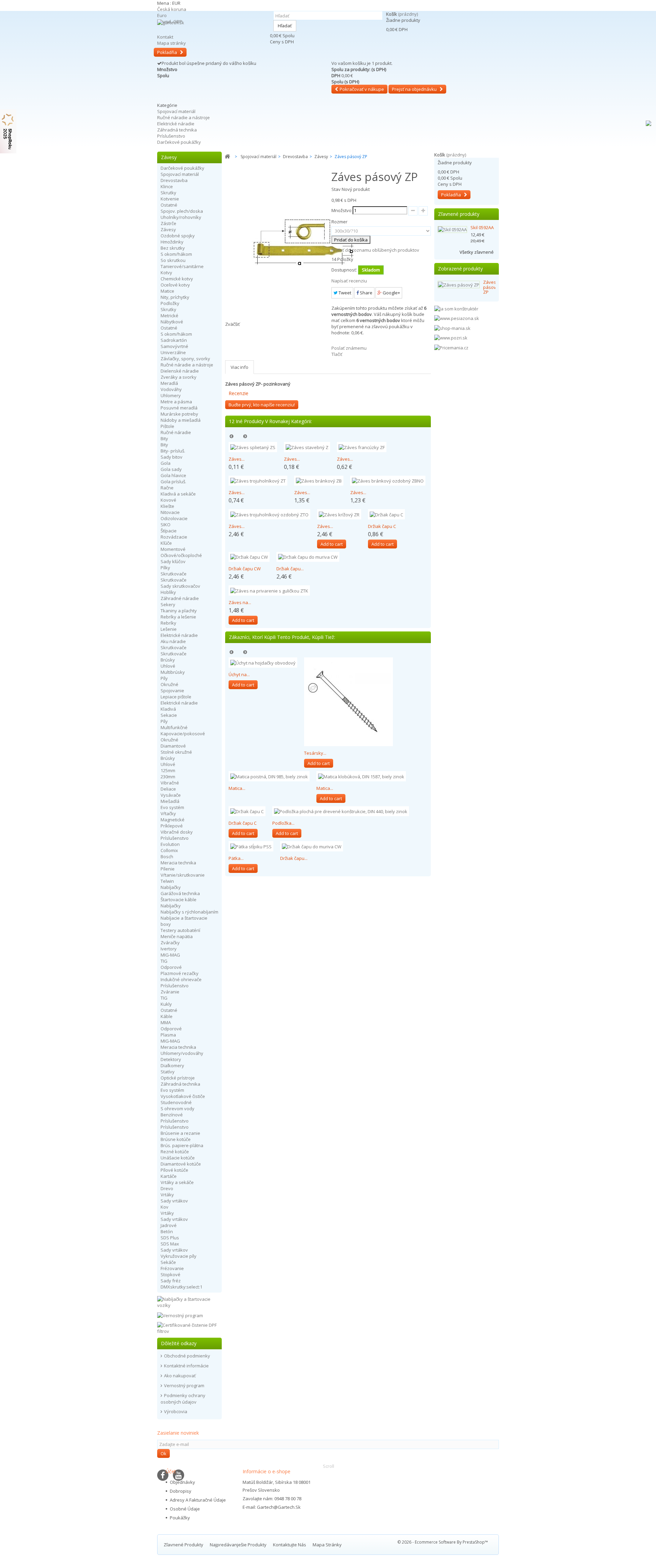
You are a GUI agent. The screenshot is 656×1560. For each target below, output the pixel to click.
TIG (164, 961)
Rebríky (168, 623)
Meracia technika (178, 863)
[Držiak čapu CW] (249, 557)
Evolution (170, 844)
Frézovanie (172, 1268)
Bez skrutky (173, 248)
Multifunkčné (174, 727)
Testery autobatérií (180, 930)
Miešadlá (170, 801)
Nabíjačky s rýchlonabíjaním (189, 912)
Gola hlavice (173, 475)
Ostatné (169, 205)
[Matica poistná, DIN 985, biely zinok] (269, 776)
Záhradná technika (177, 130)
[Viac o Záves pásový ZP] (459, 284)
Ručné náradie (176, 432)
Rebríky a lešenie (178, 617)
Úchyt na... (239, 674)
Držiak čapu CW (245, 569)
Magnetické (172, 820)
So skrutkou (173, 260)
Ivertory (169, 949)
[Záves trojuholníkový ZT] (258, 481)
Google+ (391, 293)
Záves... (237, 459)
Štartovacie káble (178, 899)
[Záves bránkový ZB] (318, 481)
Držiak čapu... (290, 569)
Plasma (168, 1035)
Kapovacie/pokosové (183, 733)
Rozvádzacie (174, 537)
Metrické (169, 315)
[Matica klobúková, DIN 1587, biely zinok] (361, 776)
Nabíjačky (171, 887)
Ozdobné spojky (178, 236)
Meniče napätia (177, 936)
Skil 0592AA (482, 227)
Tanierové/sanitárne (182, 266)
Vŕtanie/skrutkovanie (183, 875)
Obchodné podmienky (187, 1356)
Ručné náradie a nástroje (183, 117)
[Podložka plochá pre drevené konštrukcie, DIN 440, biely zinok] (340, 811)
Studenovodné (176, 1102)
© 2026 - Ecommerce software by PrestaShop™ (442, 1542)
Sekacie (169, 715)
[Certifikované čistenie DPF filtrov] (189, 1327)
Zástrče (168, 223)
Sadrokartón (174, 340)
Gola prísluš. (173, 481)
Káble (167, 1016)
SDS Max (170, 1244)
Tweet (344, 293)
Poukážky (180, 1518)
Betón (167, 1231)
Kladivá (168, 709)
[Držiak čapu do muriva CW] (307, 557)
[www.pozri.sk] (450, 337)
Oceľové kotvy (175, 285)
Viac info (239, 367)
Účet (171, 1471)
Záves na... (240, 602)
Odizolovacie (174, 518)
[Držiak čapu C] (386, 514)
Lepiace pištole (176, 697)
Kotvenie (170, 199)
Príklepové (172, 826)
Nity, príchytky (175, 297)
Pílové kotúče (174, 1170)
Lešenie (169, 629)
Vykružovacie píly (178, 1256)
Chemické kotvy (177, 279)
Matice (167, 291)
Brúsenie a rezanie (180, 1133)
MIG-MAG (170, 955)
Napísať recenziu (349, 281)
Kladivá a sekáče (178, 494)
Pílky (165, 568)
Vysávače (171, 795)
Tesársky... (315, 753)
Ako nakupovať (180, 1376)
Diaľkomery (172, 1065)
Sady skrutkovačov (180, 586)
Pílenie (168, 869)
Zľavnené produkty (458, 214)
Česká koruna (171, 9)
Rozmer (339, 222)
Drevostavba (174, 180)
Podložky (170, 303)
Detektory (171, 1059)
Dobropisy (180, 1491)
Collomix (169, 850)
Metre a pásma (176, 402)
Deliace (168, 789)
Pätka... (236, 858)
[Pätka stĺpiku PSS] (251, 846)
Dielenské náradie (180, 371)
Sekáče (168, 1262)
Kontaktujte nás (290, 1545)
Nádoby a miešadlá (181, 420)
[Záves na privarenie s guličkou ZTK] (269, 590)
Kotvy (166, 272)
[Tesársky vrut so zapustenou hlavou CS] (348, 701)
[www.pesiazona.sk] (456, 318)
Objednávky (182, 1482)
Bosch (167, 856)
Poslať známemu (349, 348)
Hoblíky (168, 592)
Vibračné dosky (177, 832)
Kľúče (166, 543)
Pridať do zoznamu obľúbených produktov (375, 250)
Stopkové (170, 1274)
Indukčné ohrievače (181, 979)
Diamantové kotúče (181, 1164)
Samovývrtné (174, 346)
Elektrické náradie (175, 124)
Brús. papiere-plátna (182, 1145)
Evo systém (172, 807)
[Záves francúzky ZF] (361, 447)
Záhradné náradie (180, 598)
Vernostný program (184, 1385)
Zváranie (170, 992)
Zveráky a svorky (178, 377)
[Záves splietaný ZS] (253, 447)
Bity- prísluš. (173, 451)
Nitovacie (170, 512)
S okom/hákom (176, 254)
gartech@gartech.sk (279, 1507)
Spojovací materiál (176, 111)
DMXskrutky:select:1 (181, 1287)
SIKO (165, 524)
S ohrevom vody (177, 1108)
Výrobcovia (175, 1411)
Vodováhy (171, 389)
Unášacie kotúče (178, 1158)
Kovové (168, 500)
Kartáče (169, 1176)
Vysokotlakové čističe (183, 1096)
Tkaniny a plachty (179, 611)
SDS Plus (170, 1238)
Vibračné (170, 783)
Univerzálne (173, 352)
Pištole (167, 426)
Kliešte (167, 506)
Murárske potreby (179, 414)
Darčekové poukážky (179, 142)
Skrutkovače (174, 574)
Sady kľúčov (173, 561)
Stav (336, 189)
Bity (164, 438)
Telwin (167, 881)
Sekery (168, 604)
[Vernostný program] (180, 1315)
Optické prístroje (178, 1078)
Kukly (166, 1004)
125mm (168, 770)
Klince (167, 186)
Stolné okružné (176, 752)
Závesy (168, 229)
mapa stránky (327, 1545)
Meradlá (169, 383)
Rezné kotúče (175, 1151)
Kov (164, 1207)
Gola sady (171, 469)
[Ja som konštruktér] (456, 308)
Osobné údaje (185, 1509)
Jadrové (169, 1225)
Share (365, 293)
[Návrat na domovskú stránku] (227, 156)
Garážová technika (180, 893)
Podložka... (283, 823)
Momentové (173, 549)
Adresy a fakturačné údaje (198, 1500)
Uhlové (168, 666)
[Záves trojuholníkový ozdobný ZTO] (269, 514)
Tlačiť (336, 354)
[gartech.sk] (211, 32)
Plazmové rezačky (180, 973)
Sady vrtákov (174, 1201)
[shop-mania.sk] (452, 327)
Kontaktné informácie (186, 1366)
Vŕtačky (168, 813)
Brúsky (168, 660)
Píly (164, 678)
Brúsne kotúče (176, 1139)
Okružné (169, 684)
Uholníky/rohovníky (181, 217)
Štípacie (169, 531)
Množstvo (341, 210)
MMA (166, 1022)
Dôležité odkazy (178, 1343)
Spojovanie (172, 690)
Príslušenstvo (171, 136)
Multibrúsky (173, 672)
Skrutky (168, 193)
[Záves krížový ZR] (339, 514)
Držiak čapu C (382, 526)
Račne (167, 488)
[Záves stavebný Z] (307, 447)
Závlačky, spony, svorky (185, 359)
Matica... (237, 788)
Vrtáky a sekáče (177, 1182)
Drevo (167, 1188)
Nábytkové (172, 322)
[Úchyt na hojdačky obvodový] (263, 662)
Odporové (171, 967)
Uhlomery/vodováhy (182, 1053)
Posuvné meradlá (179, 408)
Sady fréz (171, 1281)
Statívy (168, 1072)
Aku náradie (173, 641)
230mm (168, 777)
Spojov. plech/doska (182, 211)
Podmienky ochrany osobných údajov (183, 1398)
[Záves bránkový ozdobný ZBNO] (387, 481)
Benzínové (172, 1115)
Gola (165, 463)
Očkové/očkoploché (181, 555)
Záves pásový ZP (490, 287)
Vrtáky (167, 1195)
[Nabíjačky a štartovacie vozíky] (189, 1301)
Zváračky (170, 942)
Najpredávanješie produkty (239, 1545)
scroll (328, 1466)
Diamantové (173, 746)
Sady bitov (171, 457)
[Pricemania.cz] (451, 347)
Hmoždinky (172, 242)
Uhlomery (171, 395)
